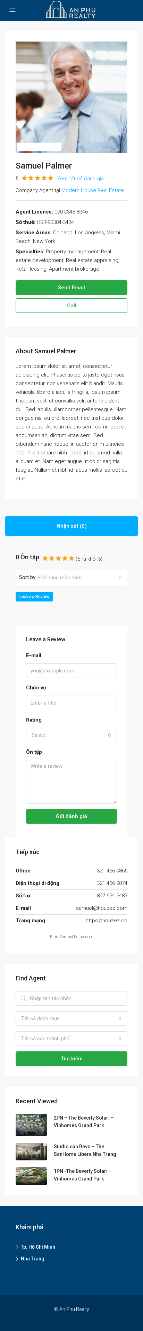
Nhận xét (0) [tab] (72, 526)
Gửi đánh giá (71, 816)
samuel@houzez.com (101, 908)
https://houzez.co (106, 920)
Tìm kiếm (72, 1059)
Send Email (71, 287)
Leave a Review (34, 596)
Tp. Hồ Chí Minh (38, 1247)
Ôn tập (34, 752)
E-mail (33, 655)
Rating (34, 720)
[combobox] (80, 577)
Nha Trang (32, 1258)
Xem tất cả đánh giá (80, 178)
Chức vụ (36, 688)
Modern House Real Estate (92, 190)
